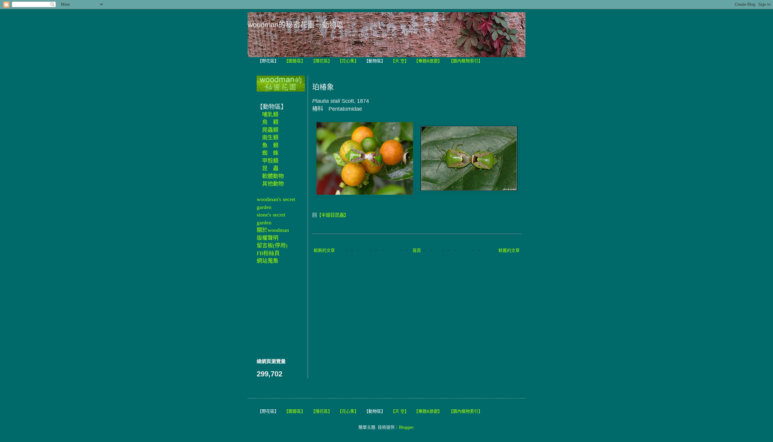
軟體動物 (273, 176)
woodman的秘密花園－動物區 (296, 25)
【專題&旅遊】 (428, 60)
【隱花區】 (321, 60)
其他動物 (273, 184)
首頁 (416, 250)
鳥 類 (270, 122)
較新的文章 (324, 250)
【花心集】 (348, 60)
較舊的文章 (509, 250)
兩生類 (270, 138)
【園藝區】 (294, 60)
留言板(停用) (272, 245)
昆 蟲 (270, 168)
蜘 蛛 (270, 153)
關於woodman (273, 230)
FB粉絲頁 (268, 253)
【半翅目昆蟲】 (332, 215)
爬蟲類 (270, 130)
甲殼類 (270, 161)
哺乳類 (270, 115)
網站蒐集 (267, 261)
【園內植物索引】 (466, 60)
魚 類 (270, 145)
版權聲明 (267, 238)
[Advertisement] (275, 310)
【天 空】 (400, 60)
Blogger (406, 427)
